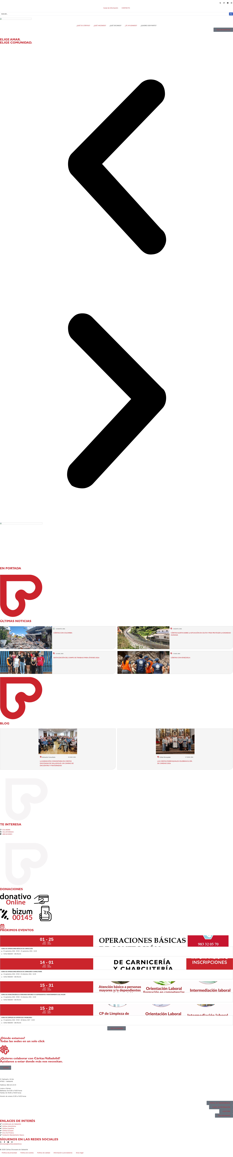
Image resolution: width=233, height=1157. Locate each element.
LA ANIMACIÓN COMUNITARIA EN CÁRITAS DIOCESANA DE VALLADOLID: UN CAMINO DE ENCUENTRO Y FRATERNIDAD (57, 763)
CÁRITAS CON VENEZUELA (180, 657)
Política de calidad (43, 1153)
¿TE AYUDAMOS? (131, 25)
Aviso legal (79, 1153)
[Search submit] (231, 13)
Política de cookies (27, 1153)
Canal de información (110, 8)
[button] (116, 167)
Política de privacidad (9, 1153)
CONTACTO (126, 8)
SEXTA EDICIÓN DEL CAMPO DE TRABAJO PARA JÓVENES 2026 (76, 657)
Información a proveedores (63, 1153)
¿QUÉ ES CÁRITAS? (83, 25)
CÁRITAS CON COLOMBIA (62, 633)
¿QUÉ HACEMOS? (100, 25)
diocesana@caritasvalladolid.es (11, 1144)
